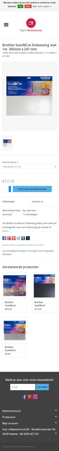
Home (5, 52)
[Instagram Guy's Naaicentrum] (35, 396)
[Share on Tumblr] (23, 238)
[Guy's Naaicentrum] (35, 24)
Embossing (16, 245)
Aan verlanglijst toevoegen (14, 251)
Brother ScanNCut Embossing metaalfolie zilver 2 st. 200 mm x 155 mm (14, 349)
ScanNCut (31, 245)
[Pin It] (14, 238)
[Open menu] (6, 24)
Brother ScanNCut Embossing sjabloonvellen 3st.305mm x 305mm (42, 304)
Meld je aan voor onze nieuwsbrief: (29, 379)
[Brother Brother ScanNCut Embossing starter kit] (14, 286)
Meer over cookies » (42, 6)
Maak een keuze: (10, 162)
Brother (5, 245)
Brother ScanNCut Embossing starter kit (11, 304)
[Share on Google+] (9, 238)
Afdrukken (6, 254)
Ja (20, 6)
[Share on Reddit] (18, 238)
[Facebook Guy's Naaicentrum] (23, 396)
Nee (28, 6)
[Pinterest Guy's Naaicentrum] (29, 396)
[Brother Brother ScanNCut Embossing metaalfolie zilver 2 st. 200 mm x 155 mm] (14, 331)
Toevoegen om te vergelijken (41, 251)
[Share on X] (28, 238)
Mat (23, 245)
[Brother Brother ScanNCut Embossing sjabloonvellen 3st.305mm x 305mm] (44, 286)
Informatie (8, 201)
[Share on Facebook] (4, 238)
